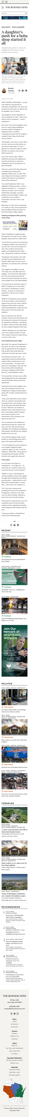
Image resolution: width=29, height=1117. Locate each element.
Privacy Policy (8, 1108)
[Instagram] (17, 1014)
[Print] (22, 90)
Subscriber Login (14, 1072)
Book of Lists (14, 1063)
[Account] (3, 1)
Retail (4, 537)
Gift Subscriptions (14, 1075)
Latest (15, 1021)
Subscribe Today (14, 1069)
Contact (14, 1033)
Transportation (11, 956)
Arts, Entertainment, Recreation (13, 536)
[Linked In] (14, 1014)
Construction (16, 566)
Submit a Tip (14, 1036)
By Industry (14, 1024)
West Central (6, 27)
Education (14, 596)
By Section (14, 1027)
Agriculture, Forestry (10, 826)
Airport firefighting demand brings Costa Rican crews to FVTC (14, 943)
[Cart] (6, 1)
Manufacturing (11, 913)
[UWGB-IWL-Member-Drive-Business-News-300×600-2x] (14, 676)
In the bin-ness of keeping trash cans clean (14, 767)
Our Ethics (14, 1054)
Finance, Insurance (8, 567)
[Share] (19, 90)
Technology (15, 891)
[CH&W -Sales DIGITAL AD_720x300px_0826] (14, 230)
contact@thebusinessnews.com (14, 1009)
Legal (18, 567)
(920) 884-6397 (14, 1006)
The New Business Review (14, 1060)
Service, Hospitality (18, 27)
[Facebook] (11, 1014)
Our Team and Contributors (14, 1048)
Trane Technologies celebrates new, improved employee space (14, 894)
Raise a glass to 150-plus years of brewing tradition (14, 864)
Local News (6, 534)
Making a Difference (18, 770)
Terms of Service (19, 1108)
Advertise (15, 1039)
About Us (14, 1045)
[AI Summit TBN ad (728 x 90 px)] (14, 18)
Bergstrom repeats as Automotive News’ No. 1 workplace (13, 961)
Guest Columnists (14, 1051)
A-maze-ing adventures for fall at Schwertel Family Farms (14, 830)
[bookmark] (26, 90)
